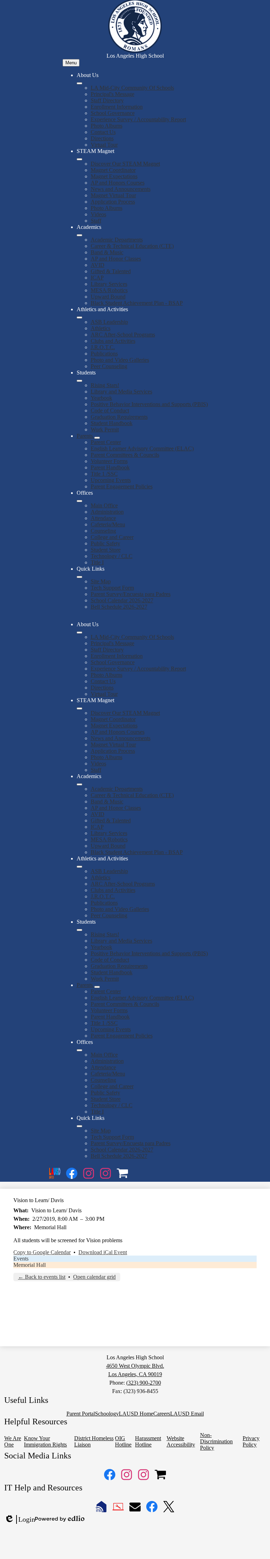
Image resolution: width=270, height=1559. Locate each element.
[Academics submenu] (79, 235)
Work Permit (105, 429)
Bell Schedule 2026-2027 (119, 607)
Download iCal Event (102, 1252)
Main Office (104, 505)
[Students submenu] (79, 381)
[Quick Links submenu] (79, 577)
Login (19, 1519)
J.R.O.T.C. (103, 347)
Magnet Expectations (114, 176)
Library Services (109, 284)
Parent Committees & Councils (125, 455)
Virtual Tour (104, 145)
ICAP (97, 278)
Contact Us (103, 132)
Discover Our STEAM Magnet (125, 164)
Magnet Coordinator (113, 170)
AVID (97, 265)
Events (20, 1259)
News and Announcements (120, 189)
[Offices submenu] (79, 501)
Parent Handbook (110, 467)
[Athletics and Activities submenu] (79, 317)
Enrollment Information (117, 107)
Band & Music (107, 252)
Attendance (103, 518)
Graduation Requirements (119, 417)
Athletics (100, 328)
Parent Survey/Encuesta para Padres (131, 594)
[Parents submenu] (97, 438)
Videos (98, 214)
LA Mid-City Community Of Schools (132, 88)
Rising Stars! (105, 385)
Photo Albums (106, 126)
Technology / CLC (112, 556)
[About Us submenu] (79, 83)
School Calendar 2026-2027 (122, 600)
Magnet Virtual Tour (113, 195)
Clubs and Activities (113, 341)
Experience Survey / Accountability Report (138, 119)
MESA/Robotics (109, 290)
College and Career (112, 537)
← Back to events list (41, 1277)
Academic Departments (117, 240)
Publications (104, 354)
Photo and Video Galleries (120, 360)
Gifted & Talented (111, 271)
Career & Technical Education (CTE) (132, 246)
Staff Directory (107, 100)
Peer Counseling (109, 366)
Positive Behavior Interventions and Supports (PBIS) (149, 404)
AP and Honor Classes (116, 259)
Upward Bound (108, 297)
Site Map (101, 581)
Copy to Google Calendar (42, 1252)
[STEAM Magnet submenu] (79, 159)
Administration (107, 512)
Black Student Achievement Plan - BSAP (137, 303)
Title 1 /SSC (104, 474)
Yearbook (101, 398)
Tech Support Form (112, 588)
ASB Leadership (109, 322)
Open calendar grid (94, 1277)
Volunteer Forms (109, 461)
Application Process (113, 202)
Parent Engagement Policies (122, 486)
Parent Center (106, 442)
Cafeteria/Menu (108, 524)
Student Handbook (112, 423)
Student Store (106, 550)
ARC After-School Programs (123, 335)
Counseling (103, 531)
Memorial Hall (29, 1265)
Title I (97, 562)
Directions (102, 138)
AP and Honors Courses (117, 183)
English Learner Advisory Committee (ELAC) (142, 448)
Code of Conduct (110, 410)
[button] (79, 632)
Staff (96, 221)
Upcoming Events (111, 480)
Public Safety (105, 543)
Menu (71, 62)
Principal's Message (112, 94)
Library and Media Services (121, 391)
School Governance (113, 113)
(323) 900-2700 (143, 1383)
